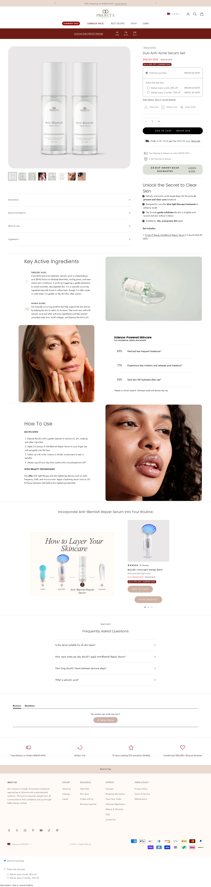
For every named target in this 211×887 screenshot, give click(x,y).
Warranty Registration (115, 804)
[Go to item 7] (72, 176)
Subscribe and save (15, 869)
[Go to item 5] (52, 176)
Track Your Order (113, 799)
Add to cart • (172, 130)
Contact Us (111, 819)
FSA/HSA (84, 788)
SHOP (134, 23)
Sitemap (66, 793)
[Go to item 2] (22, 176)
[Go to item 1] (12, 176)
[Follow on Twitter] (17, 830)
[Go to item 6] (62, 176)
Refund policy (141, 799)
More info (195, 141)
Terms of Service (142, 793)
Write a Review (109, 720)
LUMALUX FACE (95, 23)
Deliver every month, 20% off (22, 874)
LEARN (146, 23)
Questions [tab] (30, 706)
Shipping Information (115, 793)
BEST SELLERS (118, 23)
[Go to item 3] (32, 176)
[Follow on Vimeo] (57, 830)
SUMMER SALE (71, 23)
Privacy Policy (141, 788)
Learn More (121, 3)
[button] (138, 565)
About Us (66, 788)
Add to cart (140, 589)
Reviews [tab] (17, 706)
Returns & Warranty (114, 809)
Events (65, 799)
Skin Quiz (84, 793)
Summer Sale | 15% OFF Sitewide (88, 33)
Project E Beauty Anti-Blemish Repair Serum (165, 235)
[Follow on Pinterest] (33, 830)
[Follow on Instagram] (25, 830)
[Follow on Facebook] (9, 830)
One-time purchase (15, 860)
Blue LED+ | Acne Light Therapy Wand (145, 569)
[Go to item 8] (81, 176)
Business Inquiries (88, 804)
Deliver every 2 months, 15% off (24, 877)
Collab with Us (86, 799)
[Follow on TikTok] (49, 830)
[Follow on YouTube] (41, 830)
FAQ (108, 814)
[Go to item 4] (42, 176)
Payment (109, 788)
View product (148, 599)
